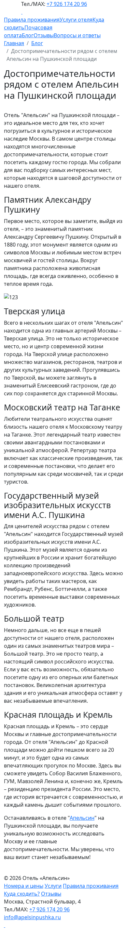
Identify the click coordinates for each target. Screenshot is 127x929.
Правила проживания (32, 19)
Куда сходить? (22, 893)
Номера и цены (23, 885)
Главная (14, 43)
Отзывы (44, 35)
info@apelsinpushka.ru (32, 917)
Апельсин (82, 817)
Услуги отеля (76, 19)
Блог (28, 35)
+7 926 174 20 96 (67, 4)
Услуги (53, 885)
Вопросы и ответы (77, 35)
